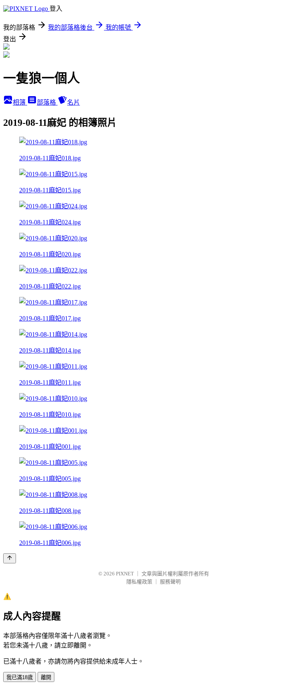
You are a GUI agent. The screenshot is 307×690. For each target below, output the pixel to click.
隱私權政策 (139, 582)
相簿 (20, 102)
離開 (46, 677)
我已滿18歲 (19, 677)
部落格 (47, 102)
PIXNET (125, 574)
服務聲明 (170, 582)
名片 (73, 102)
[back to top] (9, 558)
